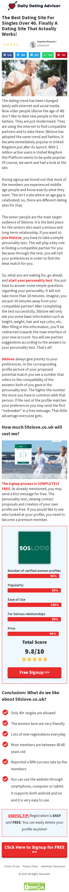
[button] (34, 672)
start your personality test (30, 280)
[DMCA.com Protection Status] (34, 886)
